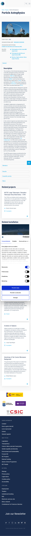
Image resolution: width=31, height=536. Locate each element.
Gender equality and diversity (10, 449)
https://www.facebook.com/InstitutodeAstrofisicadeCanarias (9, 522)
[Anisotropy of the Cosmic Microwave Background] (27, 384)
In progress (8, 211)
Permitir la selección (15, 292)
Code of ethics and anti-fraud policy (12, 446)
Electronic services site (8, 499)
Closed (7, 314)
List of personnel (6, 429)
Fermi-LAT (13, 83)
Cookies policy (6, 479)
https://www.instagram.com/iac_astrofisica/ (12, 522)
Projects (7, 9)
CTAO (19, 80)
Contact (4, 423)
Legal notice (5, 476)
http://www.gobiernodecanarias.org (7, 403)
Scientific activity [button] (6, 176)
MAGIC (10, 79)
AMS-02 (12, 75)
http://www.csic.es (15, 412)
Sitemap (4, 471)
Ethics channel (6, 501)
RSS (3, 496)
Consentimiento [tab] (6, 241)
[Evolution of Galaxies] (27, 351)
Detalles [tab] (14, 241)
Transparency (5, 443)
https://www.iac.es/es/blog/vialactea (25, 522)
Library (4, 431)
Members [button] (5, 165)
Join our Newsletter (15, 513)
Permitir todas (15, 287)
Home (3, 9)
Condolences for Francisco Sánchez (12, 504)
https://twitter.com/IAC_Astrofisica (6, 522)
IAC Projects (5, 456)
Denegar (15, 297)
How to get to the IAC (7, 426)
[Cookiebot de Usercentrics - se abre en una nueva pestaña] (22, 237)
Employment (5, 489)
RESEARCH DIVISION (19, 42)
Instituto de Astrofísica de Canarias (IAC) (12, 46)
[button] (15, 29)
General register (6, 434)
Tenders (4, 491)
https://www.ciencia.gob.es (14, 395)
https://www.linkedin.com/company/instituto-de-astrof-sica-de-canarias (15, 522)
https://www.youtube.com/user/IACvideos (18, 522)
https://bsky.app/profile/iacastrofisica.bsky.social (21, 522)
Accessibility (5, 481)
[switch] (27, 272)
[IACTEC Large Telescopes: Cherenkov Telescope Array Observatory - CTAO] (27, 216)
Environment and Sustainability (10, 451)
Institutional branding (7, 494)
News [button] (4, 181)
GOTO (21, 85)
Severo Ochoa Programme (9, 461)
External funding (6, 459)
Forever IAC (5, 454)
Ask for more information (29, 163)
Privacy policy (5, 474)
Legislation (5, 441)
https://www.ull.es (20, 403)
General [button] (4, 63)
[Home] (2, 3)
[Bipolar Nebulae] (27, 319)
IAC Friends (5, 464)
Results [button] (4, 171)
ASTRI (13, 82)
